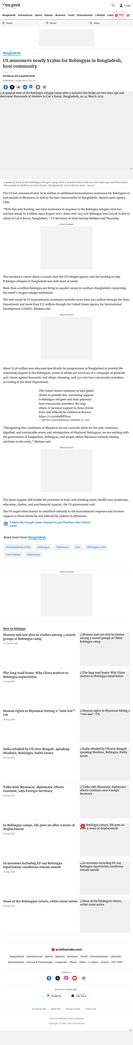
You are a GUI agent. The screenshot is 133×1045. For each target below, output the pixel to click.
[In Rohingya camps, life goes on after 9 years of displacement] (105, 840)
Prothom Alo (39, 1009)
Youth (71, 15)
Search (105, 962)
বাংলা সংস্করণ (117, 962)
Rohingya (43, 547)
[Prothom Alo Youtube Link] (76, 978)
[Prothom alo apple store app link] (78, 996)
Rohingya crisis (96, 547)
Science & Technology (39, 962)
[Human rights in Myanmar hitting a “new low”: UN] (105, 725)
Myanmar (62, 547)
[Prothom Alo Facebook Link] (50, 978)
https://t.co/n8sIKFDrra (54, 416)
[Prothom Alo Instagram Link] (67, 978)
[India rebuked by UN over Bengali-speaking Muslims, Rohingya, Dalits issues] (105, 763)
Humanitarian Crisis (18, 547)
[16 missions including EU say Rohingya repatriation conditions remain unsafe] (105, 878)
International (25, 15)
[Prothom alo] (11, 5)
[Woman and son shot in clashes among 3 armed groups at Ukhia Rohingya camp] (105, 649)
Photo (73, 962)
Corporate (61, 962)
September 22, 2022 (80, 420)
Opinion (48, 15)
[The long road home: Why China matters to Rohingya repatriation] (105, 687)
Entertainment (85, 15)
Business (60, 15)
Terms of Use (73, 1009)
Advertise (56, 1009)
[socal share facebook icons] (6, 89)
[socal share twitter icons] (12, 89)
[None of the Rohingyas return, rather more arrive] (105, 916)
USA (77, 547)
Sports (38, 15)
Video (82, 962)
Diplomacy (33, 554)
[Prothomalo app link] (54, 996)
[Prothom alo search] (113, 5)
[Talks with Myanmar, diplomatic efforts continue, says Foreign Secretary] (105, 801)
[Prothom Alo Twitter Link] (59, 978)
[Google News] (84, 978)
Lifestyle (100, 15)
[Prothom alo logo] (66, 950)
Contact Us (90, 1009)
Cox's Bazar (13, 554)
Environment (16, 962)
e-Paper (93, 962)
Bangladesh (9, 15)
